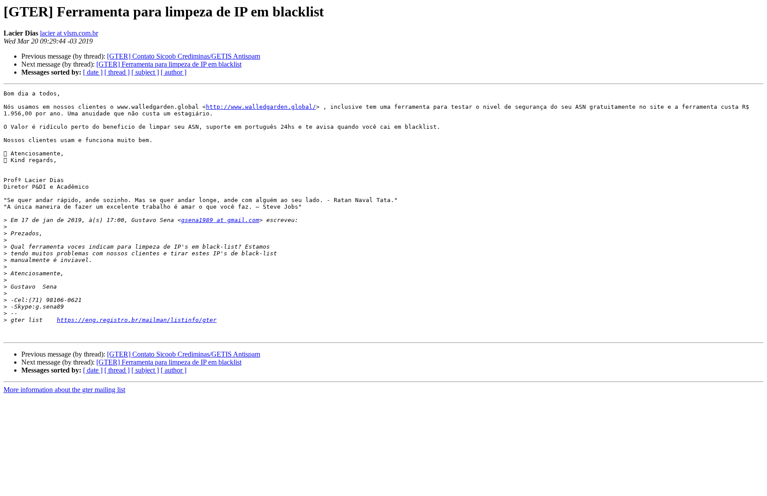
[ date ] (93, 72)
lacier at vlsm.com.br (69, 33)
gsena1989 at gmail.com (220, 220)
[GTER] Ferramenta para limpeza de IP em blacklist (168, 64)
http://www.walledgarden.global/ (261, 106)
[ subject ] (145, 72)
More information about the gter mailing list (64, 389)
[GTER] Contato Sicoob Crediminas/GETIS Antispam (183, 56)
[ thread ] (117, 72)
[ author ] (173, 72)
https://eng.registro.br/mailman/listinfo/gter (137, 320)
